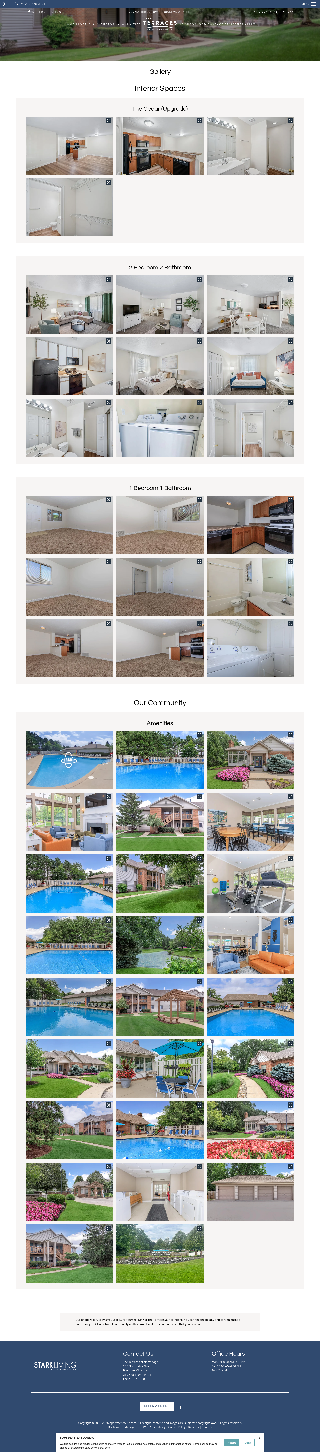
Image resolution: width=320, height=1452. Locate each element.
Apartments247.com (123, 1423)
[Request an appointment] (16, 4)
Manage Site (132, 1427)
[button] (69, 760)
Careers (207, 1427)
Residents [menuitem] (234, 24)
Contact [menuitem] (216, 24)
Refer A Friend (157, 1406)
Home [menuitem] (70, 24)
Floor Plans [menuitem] (88, 24)
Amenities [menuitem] (131, 24)
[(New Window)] (29, 12)
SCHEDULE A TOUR (48, 11)
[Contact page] (10, 4)
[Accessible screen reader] (4, 4)
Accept (232, 1442)
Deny (248, 1442)
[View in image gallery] (108, 120)
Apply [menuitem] (250, 24)
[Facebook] (181, 1409)
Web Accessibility (154, 1427)
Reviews (193, 1427)
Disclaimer (115, 1427)
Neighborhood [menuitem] (192, 24)
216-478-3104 (274, 12)
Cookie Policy (177, 1427)
